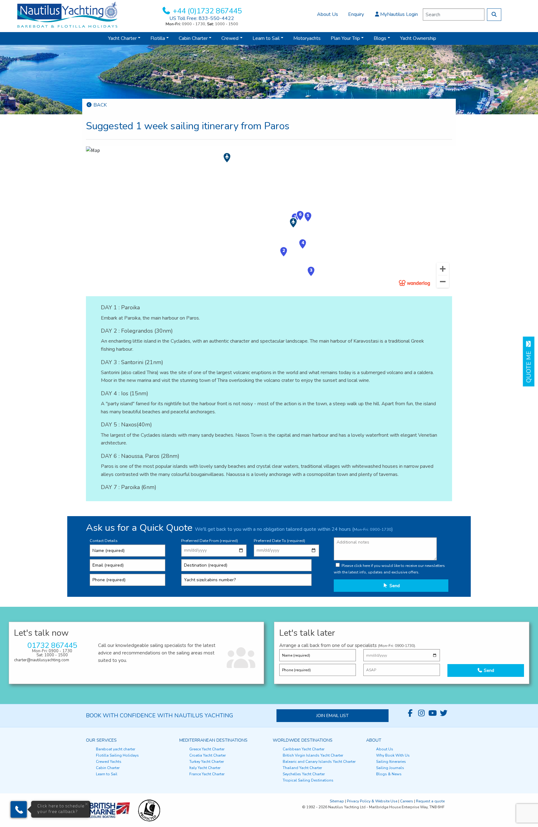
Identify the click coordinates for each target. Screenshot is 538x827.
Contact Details (104, 541)
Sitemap (337, 801)
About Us (327, 14)
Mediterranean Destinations (213, 740)
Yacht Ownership (418, 38)
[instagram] (421, 713)
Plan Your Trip (345, 38)
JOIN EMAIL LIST (332, 715)
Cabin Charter (193, 38)
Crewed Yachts (108, 761)
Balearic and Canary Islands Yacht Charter (319, 761)
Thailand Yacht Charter (302, 767)
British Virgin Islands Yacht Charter (313, 755)
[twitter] (443, 713)
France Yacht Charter (206, 774)
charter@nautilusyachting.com (41, 660)
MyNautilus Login (399, 14)
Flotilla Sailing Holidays (117, 755)
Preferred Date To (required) (279, 541)
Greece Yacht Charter (206, 749)
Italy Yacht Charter (204, 767)
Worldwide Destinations (303, 740)
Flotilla (157, 38)
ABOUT (373, 740)
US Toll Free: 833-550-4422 (201, 18)
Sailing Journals (390, 767)
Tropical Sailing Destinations (308, 780)
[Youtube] (432, 713)
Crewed (229, 38)
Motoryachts (307, 38)
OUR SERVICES (101, 740)
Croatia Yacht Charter (207, 755)
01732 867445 (52, 645)
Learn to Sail (266, 38)
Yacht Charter (122, 38)
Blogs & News (389, 774)
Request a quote (430, 801)
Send (394, 585)
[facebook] (410, 713)
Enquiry (356, 14)
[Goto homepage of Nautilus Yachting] (67, 14)
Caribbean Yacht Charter (303, 749)
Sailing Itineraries (391, 761)
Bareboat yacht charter (115, 749)
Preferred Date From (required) (209, 541)
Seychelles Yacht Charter (304, 774)
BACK (99, 105)
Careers (406, 801)
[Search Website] (494, 14)
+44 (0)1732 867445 (207, 11)
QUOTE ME (529, 365)
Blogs (380, 38)
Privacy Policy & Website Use (372, 801)
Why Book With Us (393, 755)
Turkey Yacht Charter (206, 761)
